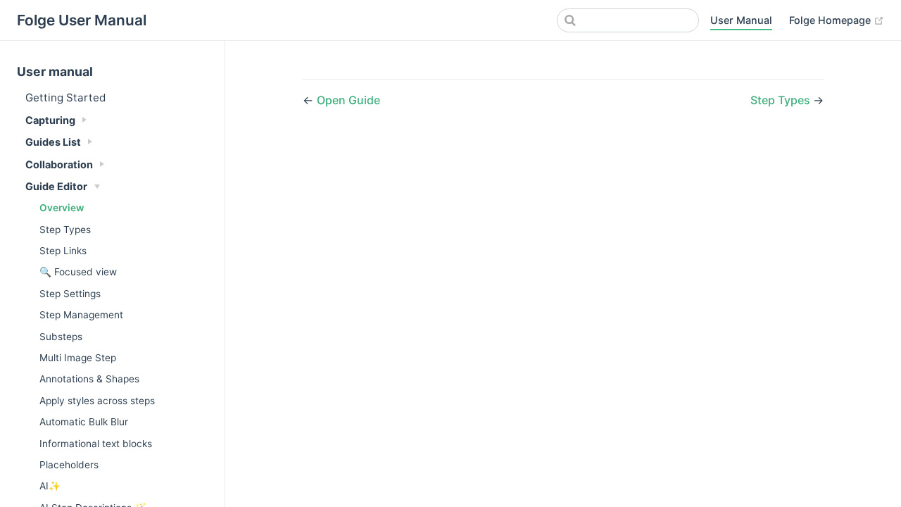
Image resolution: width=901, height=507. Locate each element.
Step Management (81, 314)
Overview (61, 207)
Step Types (65, 229)
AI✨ (50, 486)
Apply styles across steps (97, 400)
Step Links (63, 250)
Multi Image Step (77, 357)
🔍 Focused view (78, 271)
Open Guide (348, 100)
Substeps (60, 336)
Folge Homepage (831, 20)
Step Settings (70, 293)
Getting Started (65, 97)
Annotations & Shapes (89, 378)
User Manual (741, 20)
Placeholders (69, 464)
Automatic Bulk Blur (83, 421)
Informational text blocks (95, 443)
